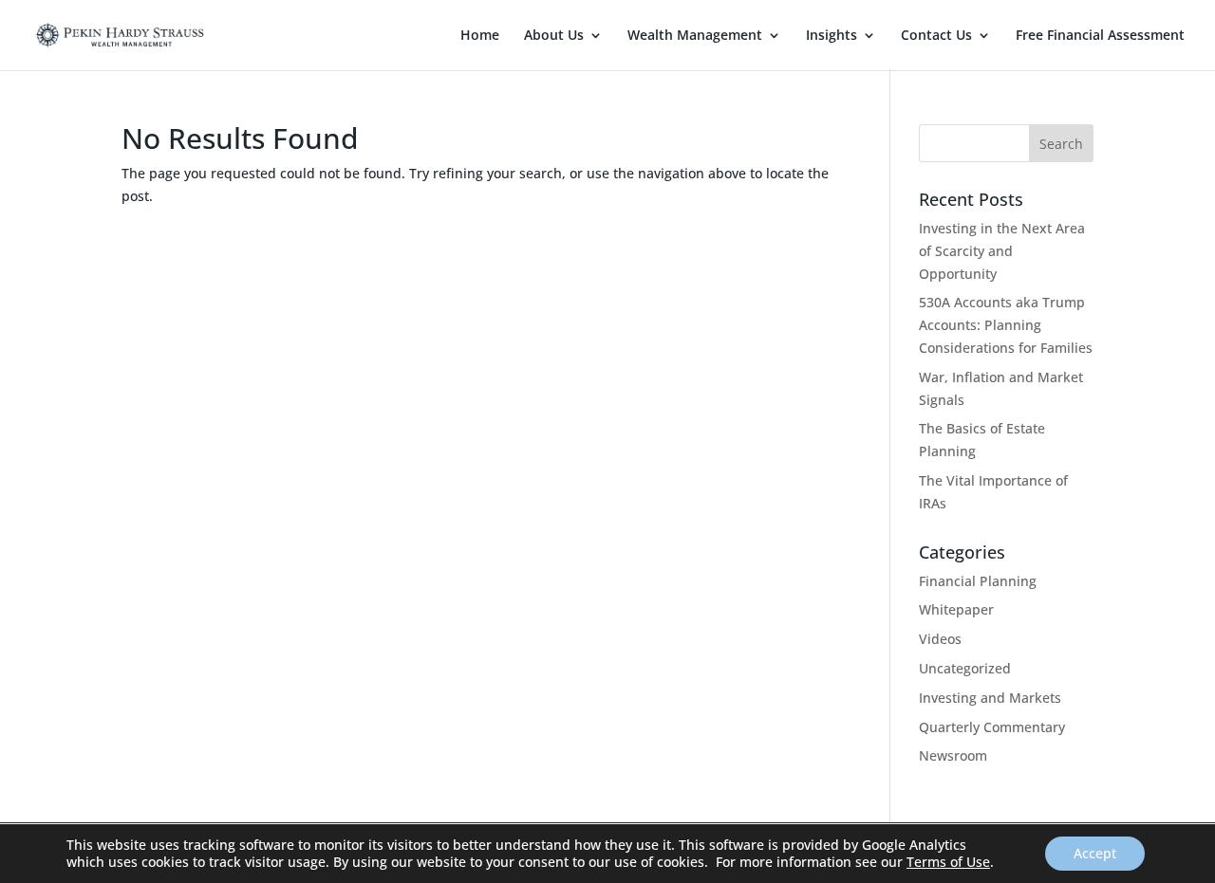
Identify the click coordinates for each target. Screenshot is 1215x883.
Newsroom (953, 755)
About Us (554, 36)
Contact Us (936, 36)
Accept (1095, 853)
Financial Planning (978, 581)
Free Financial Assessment (1100, 36)
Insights (831, 36)
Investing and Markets (990, 698)
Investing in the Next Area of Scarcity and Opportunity (1002, 251)
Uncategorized (965, 668)
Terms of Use (948, 862)
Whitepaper (956, 609)
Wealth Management (694, 36)
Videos (940, 639)
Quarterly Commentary (992, 727)
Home (479, 36)
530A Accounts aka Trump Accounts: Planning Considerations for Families (1006, 325)
